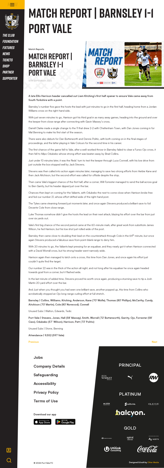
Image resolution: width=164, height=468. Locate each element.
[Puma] (130, 378)
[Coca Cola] (147, 449)
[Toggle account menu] (9, 450)
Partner (8, 72)
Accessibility (45, 383)
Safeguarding (46, 374)
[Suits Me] (130, 404)
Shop (6, 66)
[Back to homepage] (12, 21)
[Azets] (153, 438)
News (6, 53)
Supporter (10, 78)
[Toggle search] (9, 460)
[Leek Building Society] (106, 404)
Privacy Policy (46, 392)
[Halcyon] (130, 413)
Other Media (153, 462)
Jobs (38, 357)
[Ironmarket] (106, 377)
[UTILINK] (112, 449)
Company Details (49, 366)
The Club (9, 35)
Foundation (10, 41)
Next (154, 341)
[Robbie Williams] (153, 377)
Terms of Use (46, 400)
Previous (34, 341)
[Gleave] (153, 404)
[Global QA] (106, 438)
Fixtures (8, 47)
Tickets (8, 59)
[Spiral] (130, 438)
